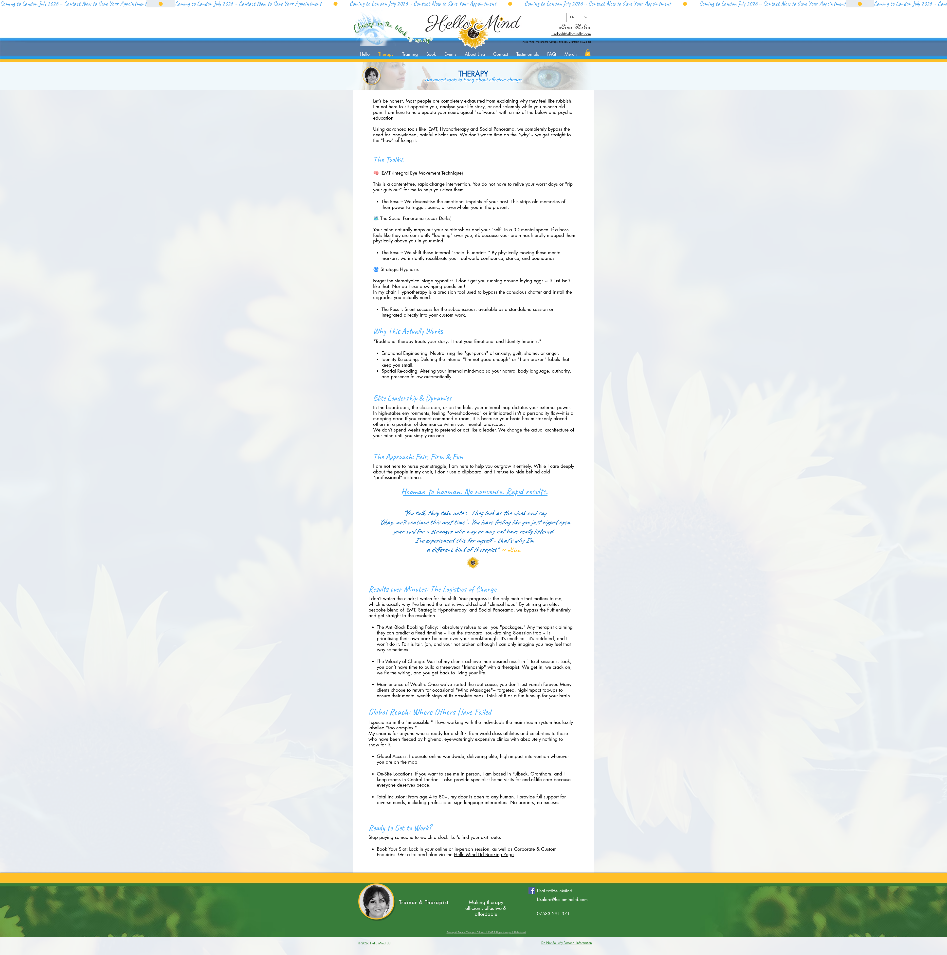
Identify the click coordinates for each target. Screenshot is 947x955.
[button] (588, 52)
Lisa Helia (575, 26)
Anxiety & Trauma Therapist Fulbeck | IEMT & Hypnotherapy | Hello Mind (486, 932)
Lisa (515, 549)
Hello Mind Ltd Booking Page (484, 854)
